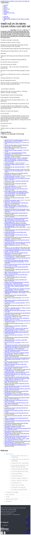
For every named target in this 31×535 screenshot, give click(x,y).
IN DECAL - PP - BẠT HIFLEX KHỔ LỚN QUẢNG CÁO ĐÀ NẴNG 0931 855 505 (17, 248)
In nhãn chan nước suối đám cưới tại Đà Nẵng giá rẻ (16, 332)
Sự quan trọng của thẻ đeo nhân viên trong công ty (16, 188)
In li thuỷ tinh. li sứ (16, 482)
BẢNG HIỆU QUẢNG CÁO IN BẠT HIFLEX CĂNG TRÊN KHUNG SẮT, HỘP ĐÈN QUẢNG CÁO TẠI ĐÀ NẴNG (17, 192)
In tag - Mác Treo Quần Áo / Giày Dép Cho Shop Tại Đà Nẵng (19, 466)
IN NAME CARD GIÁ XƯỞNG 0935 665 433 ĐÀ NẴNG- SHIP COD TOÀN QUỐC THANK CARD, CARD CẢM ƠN (17, 378)
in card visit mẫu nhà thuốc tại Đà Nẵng (14, 334)
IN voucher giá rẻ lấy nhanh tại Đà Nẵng (14, 410)
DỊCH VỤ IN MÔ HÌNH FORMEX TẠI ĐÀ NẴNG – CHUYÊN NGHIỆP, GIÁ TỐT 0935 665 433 (17, 444)
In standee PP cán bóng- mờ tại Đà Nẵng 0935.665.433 (17, 229)
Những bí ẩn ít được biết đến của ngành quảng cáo (16, 213)
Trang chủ (5, 5)
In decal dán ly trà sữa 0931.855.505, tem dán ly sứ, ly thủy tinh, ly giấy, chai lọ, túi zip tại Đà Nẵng (17, 210)
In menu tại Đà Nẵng (9, 163)
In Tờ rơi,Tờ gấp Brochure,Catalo (19, 471)
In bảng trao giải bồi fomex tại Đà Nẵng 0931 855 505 (17, 240)
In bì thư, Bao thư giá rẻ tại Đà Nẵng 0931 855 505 (16, 400)
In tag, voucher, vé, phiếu (17, 485)
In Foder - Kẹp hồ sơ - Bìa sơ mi (19, 480)
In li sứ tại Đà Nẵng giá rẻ (10, 186)
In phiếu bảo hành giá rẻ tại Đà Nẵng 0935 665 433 (16, 413)
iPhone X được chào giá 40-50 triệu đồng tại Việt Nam (17, 178)
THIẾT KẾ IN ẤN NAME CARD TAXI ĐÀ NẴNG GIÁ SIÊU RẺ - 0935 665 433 (17, 345)
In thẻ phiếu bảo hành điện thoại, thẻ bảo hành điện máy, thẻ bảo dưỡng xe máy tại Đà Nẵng (17, 358)
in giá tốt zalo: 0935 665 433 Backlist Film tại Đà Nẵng (17, 420)
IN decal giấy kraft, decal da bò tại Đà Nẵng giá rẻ (16, 274)
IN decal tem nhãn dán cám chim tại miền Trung (15, 364)
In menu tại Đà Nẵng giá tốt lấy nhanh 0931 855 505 (17, 383)
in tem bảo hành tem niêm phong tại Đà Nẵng (15, 310)
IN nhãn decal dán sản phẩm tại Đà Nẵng (14, 323)
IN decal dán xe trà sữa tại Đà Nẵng (13, 297)
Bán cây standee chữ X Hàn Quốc (12, 245)
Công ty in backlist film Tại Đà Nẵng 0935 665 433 (16, 418)
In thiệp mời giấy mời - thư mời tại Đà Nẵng (15, 166)
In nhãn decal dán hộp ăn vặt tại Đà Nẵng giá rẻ (15, 232)
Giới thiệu (5, 525)
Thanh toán (6, 11)
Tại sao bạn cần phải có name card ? (13, 142)
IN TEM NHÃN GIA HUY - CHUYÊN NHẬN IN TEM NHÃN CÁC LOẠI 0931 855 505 (17, 394)
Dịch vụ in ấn (6, 9)
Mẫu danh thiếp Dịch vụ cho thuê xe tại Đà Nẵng (16, 340)
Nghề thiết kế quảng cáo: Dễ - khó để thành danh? (16, 215)
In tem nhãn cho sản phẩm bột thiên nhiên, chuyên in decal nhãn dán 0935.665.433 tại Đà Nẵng (17, 261)
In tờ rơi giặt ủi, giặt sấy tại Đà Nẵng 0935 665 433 (16, 407)
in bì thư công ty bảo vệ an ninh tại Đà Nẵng (15, 302)
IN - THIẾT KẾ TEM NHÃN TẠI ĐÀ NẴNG (15, 277)
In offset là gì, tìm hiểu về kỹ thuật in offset (14, 197)
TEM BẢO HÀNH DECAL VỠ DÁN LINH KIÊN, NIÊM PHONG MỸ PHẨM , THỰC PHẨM (17, 292)
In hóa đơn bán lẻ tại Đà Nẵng (11, 331)
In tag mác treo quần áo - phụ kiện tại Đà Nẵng (15, 195)
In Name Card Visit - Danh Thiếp (19, 463)
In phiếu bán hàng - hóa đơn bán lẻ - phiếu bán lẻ (16, 325)
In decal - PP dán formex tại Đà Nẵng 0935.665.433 (16, 206)
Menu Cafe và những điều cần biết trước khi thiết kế (16, 160)
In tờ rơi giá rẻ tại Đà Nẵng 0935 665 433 (14, 405)
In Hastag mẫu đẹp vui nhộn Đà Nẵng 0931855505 (16, 266)
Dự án (4, 6)
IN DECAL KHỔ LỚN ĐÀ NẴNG (19, 469)
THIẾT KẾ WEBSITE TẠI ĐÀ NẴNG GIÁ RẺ (16, 234)
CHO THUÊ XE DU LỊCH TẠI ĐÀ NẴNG (15, 227)
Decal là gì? (7, 201)
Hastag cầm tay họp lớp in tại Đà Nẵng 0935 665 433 (17, 300)
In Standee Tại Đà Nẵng (12, 492)
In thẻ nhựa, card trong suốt (18, 487)
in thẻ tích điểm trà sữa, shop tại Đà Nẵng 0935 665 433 (17, 320)
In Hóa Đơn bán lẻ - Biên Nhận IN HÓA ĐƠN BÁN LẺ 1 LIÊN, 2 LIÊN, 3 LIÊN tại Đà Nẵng (17, 285)
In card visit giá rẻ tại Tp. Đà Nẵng (12, 342)
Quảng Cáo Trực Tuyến (8, 12)
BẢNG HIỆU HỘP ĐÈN (10, 205)
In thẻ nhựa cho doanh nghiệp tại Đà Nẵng (14, 164)
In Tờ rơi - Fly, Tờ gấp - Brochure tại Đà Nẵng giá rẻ (17, 181)
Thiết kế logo (8, 187)
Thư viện (5, 7)
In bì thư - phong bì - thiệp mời (19, 478)
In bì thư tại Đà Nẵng (9, 177)
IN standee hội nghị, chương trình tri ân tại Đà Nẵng (16, 337)
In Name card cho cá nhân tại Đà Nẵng (13, 150)
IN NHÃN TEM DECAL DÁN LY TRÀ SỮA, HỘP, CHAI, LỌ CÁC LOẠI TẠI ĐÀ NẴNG (17, 170)
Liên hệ (5, 14)
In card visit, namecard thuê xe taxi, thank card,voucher (17, 374)
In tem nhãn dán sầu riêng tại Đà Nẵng (13, 415)
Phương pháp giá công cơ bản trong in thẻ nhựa (15, 183)
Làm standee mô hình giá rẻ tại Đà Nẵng (14, 305)
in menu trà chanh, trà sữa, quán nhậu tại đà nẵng (16, 295)
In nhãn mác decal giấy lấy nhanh (12, 175)
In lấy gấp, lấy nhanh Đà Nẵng (19, 489)
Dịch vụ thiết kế (10, 494)
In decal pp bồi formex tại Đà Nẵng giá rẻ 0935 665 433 (17, 257)
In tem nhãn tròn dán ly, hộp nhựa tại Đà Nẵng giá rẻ (17, 269)
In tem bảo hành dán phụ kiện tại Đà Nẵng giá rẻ (16, 279)
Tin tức (5, 10)
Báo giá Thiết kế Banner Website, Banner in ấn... (16, 147)
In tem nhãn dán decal (17, 476)
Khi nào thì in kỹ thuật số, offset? (12, 200)
